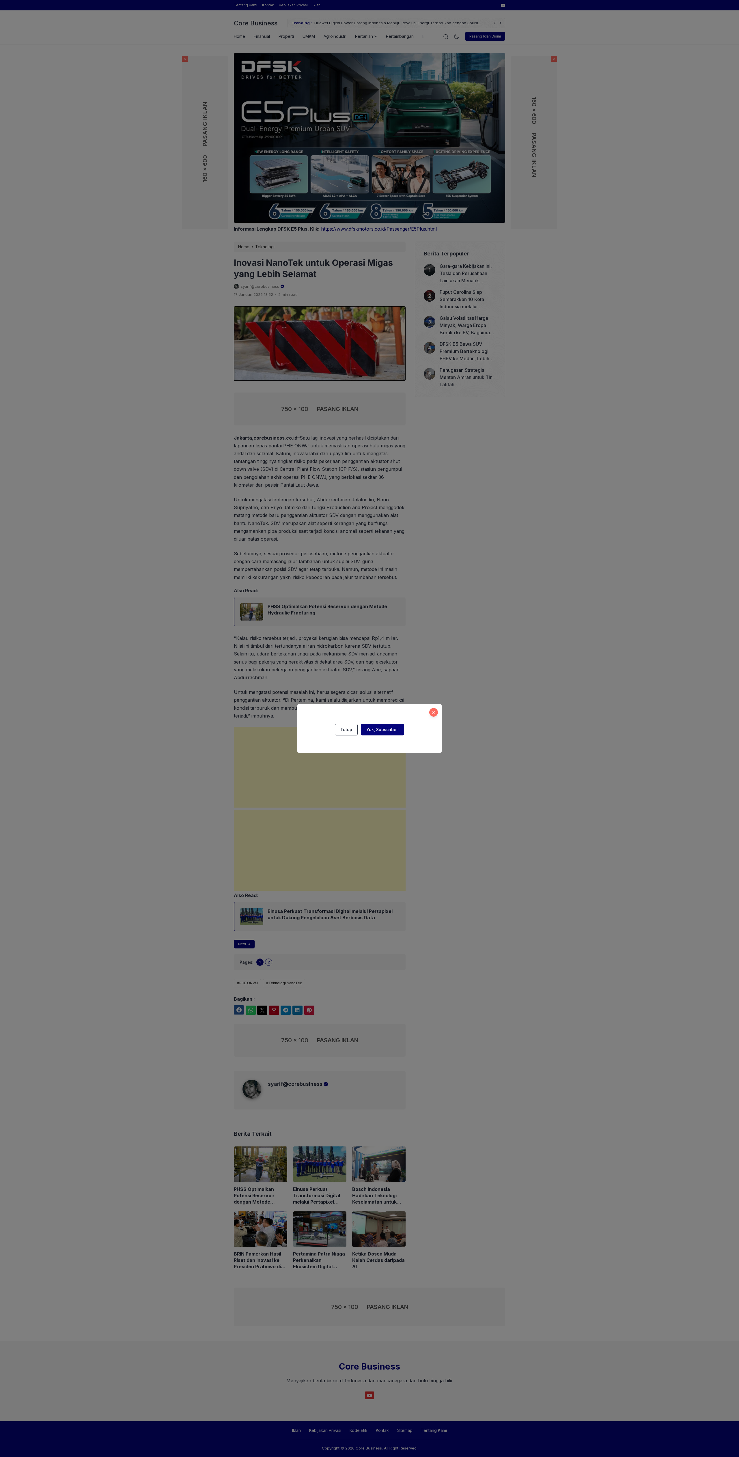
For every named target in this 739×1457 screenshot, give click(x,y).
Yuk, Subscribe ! (382, 729)
